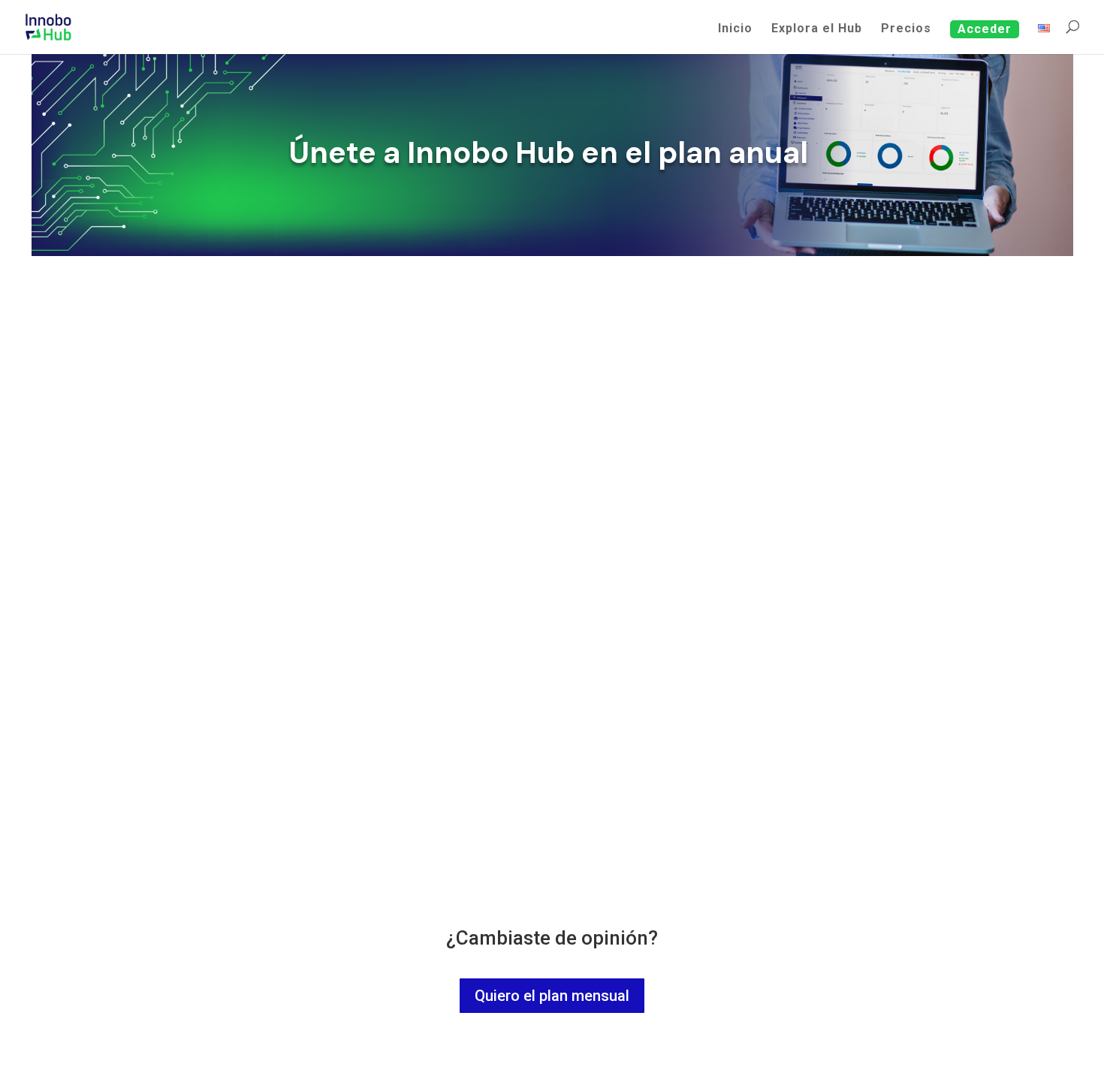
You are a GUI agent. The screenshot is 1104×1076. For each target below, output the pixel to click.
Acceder (985, 29)
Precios (906, 29)
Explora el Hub (816, 29)
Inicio (735, 29)
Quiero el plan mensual (552, 996)
